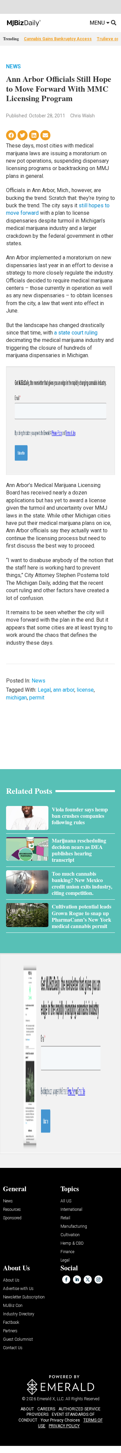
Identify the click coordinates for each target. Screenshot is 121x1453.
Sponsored (12, 1218)
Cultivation (70, 1235)
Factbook (11, 1322)
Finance (67, 1252)
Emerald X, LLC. (51, 1399)
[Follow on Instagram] (98, 1279)
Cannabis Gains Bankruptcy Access (58, 39)
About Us (11, 1280)
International (71, 1209)
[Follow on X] (88, 1279)
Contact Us (13, 1348)
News (13, 66)
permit (36, 697)
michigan (16, 697)
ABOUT (27, 1409)
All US (66, 1201)
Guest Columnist (18, 1339)
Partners (10, 1331)
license (85, 690)
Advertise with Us (18, 1289)
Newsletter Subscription (24, 1297)
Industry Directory (18, 1314)
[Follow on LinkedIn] (77, 1279)
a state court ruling (75, 332)
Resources (12, 1209)
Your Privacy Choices (60, 1420)
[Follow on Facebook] (66, 1279)
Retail (65, 1218)
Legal (44, 690)
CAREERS (46, 1409)
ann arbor (63, 690)
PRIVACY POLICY (64, 1426)
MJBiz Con (13, 1306)
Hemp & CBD (72, 1243)
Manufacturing (74, 1226)
